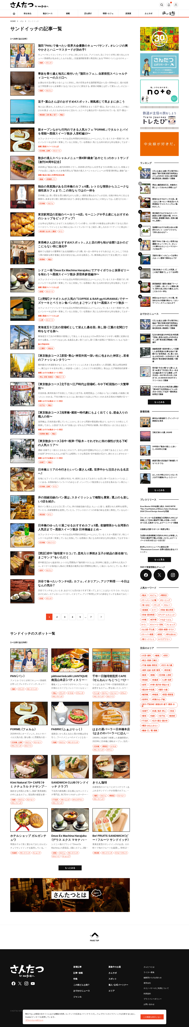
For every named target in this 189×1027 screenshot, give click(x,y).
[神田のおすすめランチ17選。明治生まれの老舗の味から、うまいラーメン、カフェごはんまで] (159, 301)
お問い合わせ (149, 1004)
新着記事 (77, 966)
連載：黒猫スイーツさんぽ (48, 146)
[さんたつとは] (70, 895)
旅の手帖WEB (43, 344)
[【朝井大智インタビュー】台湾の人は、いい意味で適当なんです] (159, 258)
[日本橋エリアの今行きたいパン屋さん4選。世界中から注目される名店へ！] (70, 479)
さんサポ (113, 972)
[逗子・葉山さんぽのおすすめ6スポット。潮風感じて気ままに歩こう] (70, 111)
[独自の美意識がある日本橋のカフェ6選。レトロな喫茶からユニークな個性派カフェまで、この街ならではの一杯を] (70, 196)
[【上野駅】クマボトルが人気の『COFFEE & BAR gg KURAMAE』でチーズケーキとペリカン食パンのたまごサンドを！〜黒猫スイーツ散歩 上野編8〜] (70, 309)
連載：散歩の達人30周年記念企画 (51, 175)
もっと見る (159, 559)
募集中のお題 (115, 966)
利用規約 (147, 993)
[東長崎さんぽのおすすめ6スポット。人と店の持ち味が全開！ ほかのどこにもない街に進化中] (70, 252)
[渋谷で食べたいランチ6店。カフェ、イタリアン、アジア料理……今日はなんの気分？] (70, 591)
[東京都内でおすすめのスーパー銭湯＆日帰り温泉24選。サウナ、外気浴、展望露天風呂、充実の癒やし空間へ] (159, 216)
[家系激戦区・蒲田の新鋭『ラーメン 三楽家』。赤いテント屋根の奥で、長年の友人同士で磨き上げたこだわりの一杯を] (159, 286)
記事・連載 (78, 972)
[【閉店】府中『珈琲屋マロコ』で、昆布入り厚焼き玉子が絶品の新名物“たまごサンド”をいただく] (70, 563)
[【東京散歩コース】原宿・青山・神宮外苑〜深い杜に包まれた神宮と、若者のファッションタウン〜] (70, 366)
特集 (75, 978)
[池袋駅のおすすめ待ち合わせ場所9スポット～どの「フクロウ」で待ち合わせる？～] (159, 230)
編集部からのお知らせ (153, 977)
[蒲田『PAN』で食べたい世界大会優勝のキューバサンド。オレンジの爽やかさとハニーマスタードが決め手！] (70, 56)
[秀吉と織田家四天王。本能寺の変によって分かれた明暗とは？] (159, 188)
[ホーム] (13, 13)
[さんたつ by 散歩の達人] (29, 5)
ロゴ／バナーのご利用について (156, 988)
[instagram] (26, 983)
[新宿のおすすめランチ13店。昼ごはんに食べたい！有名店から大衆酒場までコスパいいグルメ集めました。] (159, 202)
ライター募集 (149, 972)
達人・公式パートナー (118, 984)
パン (22, 21)
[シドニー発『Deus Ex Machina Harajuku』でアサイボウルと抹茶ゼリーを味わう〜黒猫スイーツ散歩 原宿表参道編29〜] (70, 280)
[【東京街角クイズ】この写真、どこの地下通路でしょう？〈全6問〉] (159, 272)
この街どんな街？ (81, 984)
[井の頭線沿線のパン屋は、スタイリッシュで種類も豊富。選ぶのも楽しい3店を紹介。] (70, 507)
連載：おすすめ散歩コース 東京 (50, 372)
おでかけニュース (81, 990)
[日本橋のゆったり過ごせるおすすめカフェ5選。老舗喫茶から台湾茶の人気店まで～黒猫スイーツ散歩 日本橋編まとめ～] (70, 535)
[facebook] (13, 983)
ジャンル (77, 996)
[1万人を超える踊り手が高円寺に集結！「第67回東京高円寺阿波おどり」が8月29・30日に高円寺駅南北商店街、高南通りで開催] (159, 174)
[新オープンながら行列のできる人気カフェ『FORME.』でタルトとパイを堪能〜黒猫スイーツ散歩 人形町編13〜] (70, 139)
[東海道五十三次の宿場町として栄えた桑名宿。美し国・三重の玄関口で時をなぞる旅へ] (70, 337)
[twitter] (20, 983)
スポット (113, 978)
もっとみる (70, 867)
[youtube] (33, 983)
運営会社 (147, 983)
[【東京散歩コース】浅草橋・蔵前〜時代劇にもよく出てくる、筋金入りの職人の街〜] (70, 422)
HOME (13, 21)
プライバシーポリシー (153, 998)
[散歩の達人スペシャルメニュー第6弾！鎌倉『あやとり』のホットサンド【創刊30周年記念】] (70, 168)
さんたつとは (149, 967)
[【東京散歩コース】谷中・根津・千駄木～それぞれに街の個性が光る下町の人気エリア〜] (70, 451)
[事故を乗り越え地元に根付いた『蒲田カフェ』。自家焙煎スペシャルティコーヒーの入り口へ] (70, 84)
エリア (112, 990)
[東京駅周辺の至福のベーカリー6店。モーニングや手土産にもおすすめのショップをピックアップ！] (70, 224)
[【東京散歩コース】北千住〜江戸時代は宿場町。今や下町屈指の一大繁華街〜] (70, 394)
